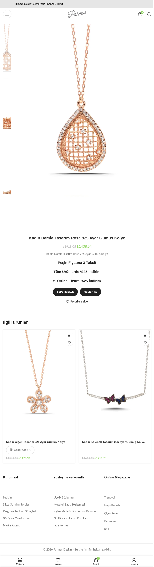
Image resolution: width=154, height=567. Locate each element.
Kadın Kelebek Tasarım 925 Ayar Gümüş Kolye (113, 441)
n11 (106, 529)
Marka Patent (11, 525)
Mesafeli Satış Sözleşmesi (69, 504)
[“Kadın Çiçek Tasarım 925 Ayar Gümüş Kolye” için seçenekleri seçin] (69, 335)
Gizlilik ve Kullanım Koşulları (70, 518)
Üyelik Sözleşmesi (64, 497)
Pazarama (110, 521)
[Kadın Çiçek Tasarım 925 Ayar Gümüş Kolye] (39, 384)
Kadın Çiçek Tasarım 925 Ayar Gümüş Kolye (35, 441)
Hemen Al (90, 291)
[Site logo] (77, 14)
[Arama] (149, 14)
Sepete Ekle (65, 291)
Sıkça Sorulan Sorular (16, 504)
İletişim (7, 497)
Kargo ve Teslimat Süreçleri (19, 511)
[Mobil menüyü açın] (7, 14)
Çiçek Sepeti (111, 513)
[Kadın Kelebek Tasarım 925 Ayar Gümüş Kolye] (115, 384)
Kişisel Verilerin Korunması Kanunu (75, 511)
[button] (145, 335)
